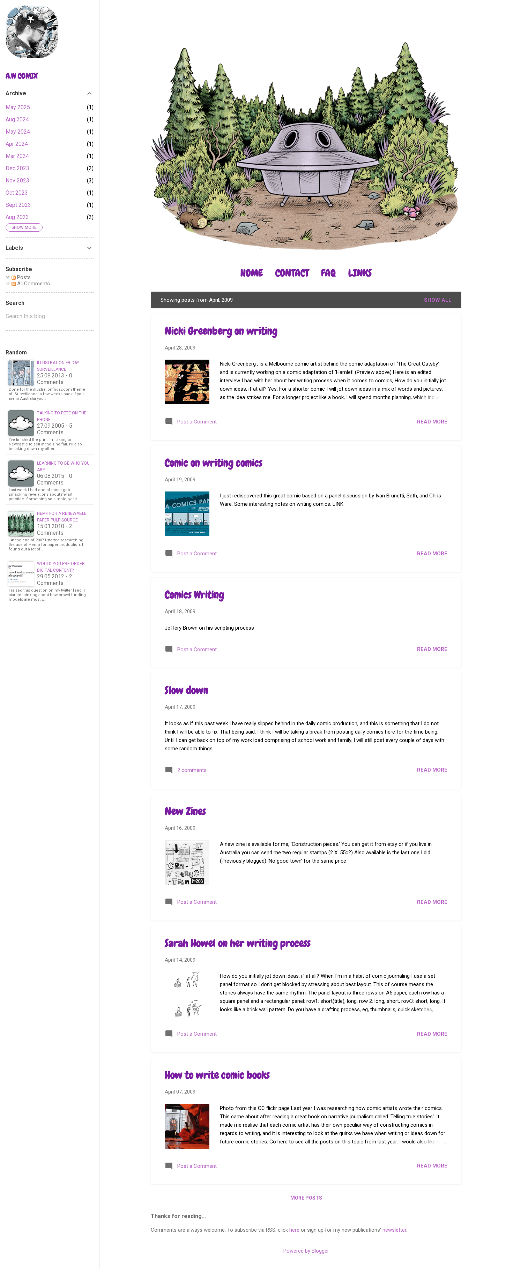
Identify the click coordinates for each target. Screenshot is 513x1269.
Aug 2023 (17, 217)
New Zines (185, 811)
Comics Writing (194, 594)
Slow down (186, 690)
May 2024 (18, 131)
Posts (23, 277)
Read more (432, 422)
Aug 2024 (17, 119)
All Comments (33, 283)
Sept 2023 (18, 205)
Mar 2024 (17, 156)
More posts (306, 1198)
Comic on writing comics (213, 463)
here (294, 1230)
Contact (291, 273)
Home (251, 273)
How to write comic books (217, 1075)
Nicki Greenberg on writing (221, 331)
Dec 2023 (17, 168)
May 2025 (18, 107)
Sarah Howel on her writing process (238, 943)
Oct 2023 (17, 192)
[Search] (457, 19)
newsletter (394, 1230)
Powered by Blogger (306, 1251)
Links (360, 273)
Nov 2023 (17, 180)
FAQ (328, 273)
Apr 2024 (17, 144)
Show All (438, 300)
